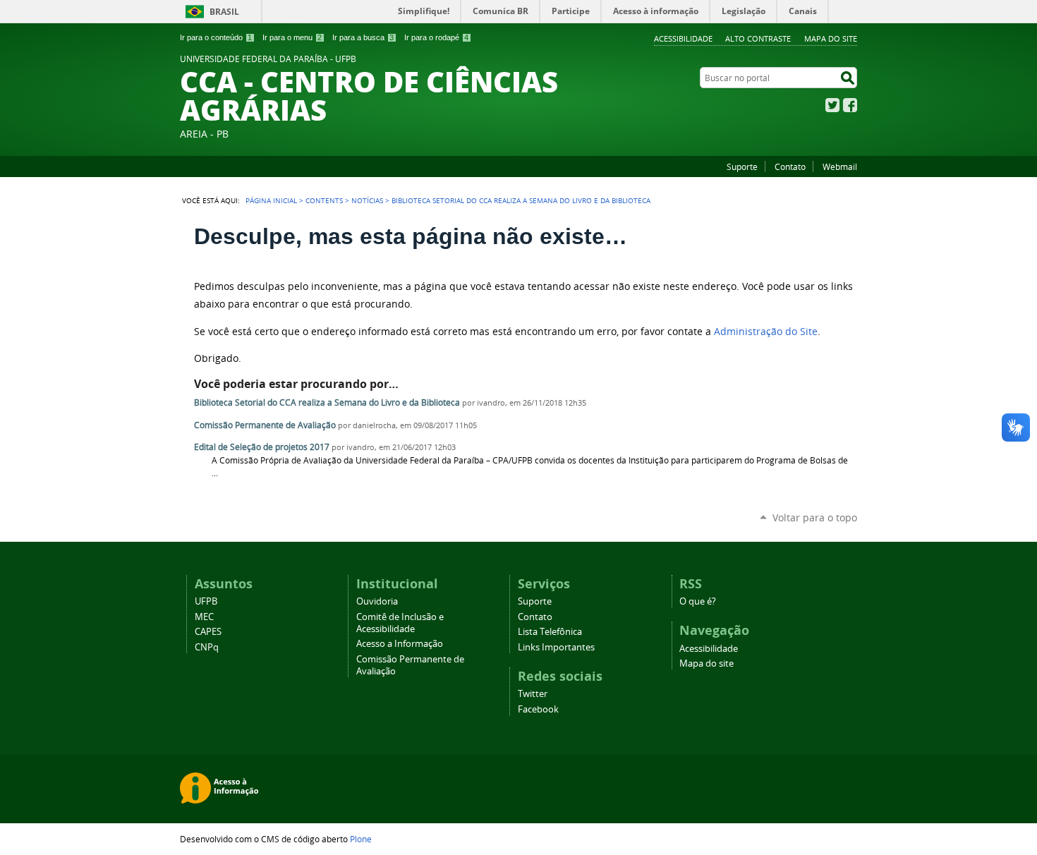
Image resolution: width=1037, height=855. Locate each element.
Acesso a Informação (399, 644)
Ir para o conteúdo (216, 37)
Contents (324, 200)
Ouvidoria (377, 601)
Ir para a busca (363, 37)
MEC (204, 617)
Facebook (850, 105)
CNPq (207, 647)
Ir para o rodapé (436, 37)
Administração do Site (766, 331)
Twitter (832, 105)
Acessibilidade (683, 38)
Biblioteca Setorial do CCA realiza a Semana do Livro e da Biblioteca (327, 402)
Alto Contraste (758, 38)
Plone (361, 838)
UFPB (206, 601)
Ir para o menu (292, 37)
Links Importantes (556, 647)
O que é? (697, 601)
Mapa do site (830, 38)
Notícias (367, 200)
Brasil (224, 12)
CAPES (208, 632)
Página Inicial (271, 200)
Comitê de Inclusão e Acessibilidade (400, 623)
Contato (790, 166)
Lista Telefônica (550, 632)
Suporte (742, 166)
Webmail (840, 166)
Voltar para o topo (814, 517)
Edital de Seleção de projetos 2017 (261, 447)
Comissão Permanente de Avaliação (265, 425)
